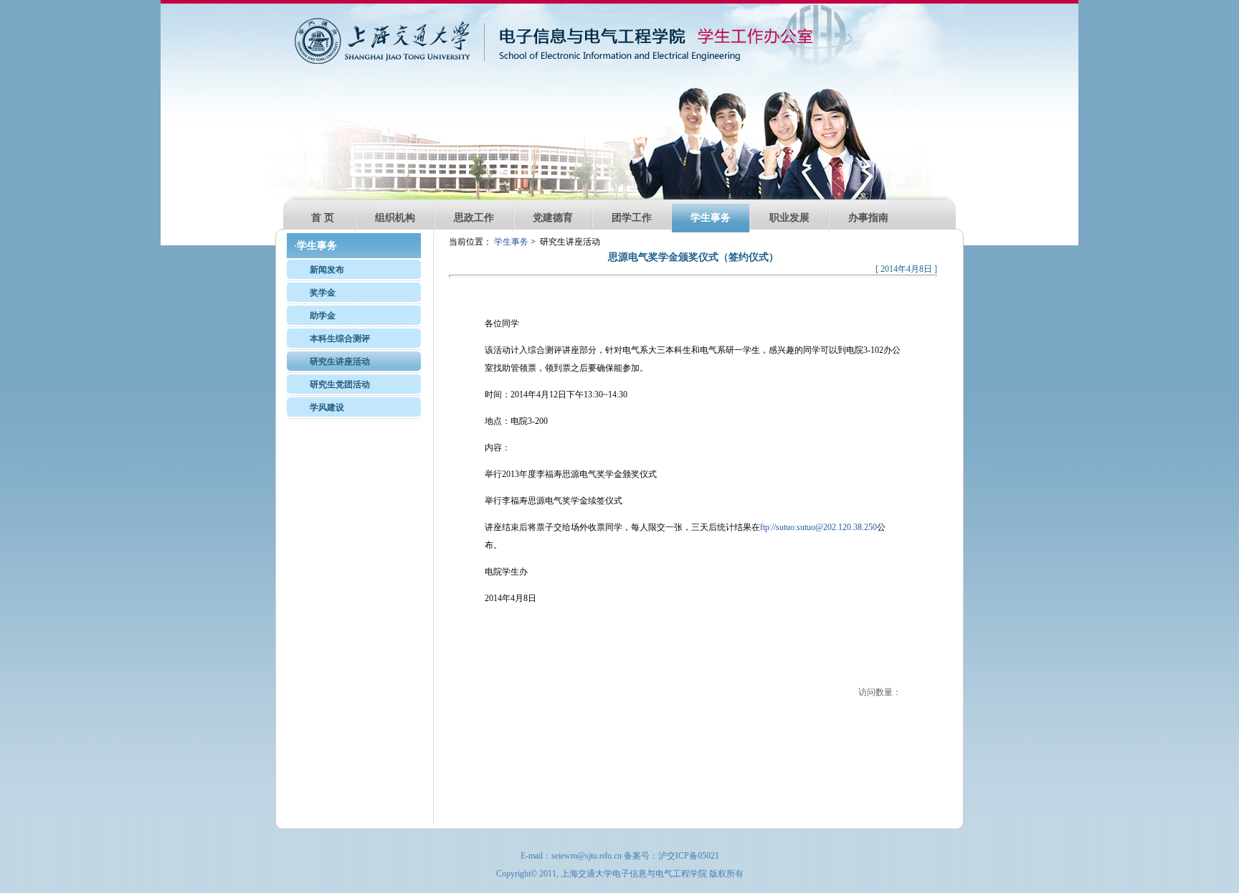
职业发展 (789, 217)
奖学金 (323, 293)
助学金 (323, 316)
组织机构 (395, 217)
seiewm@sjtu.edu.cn (586, 856)
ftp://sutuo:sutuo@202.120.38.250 (818, 527)
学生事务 (710, 217)
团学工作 (632, 217)
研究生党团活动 (340, 384)
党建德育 (553, 217)
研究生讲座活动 (340, 361)
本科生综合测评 (340, 339)
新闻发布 (327, 270)
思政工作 (474, 217)
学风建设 (327, 407)
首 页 (322, 217)
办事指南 (868, 217)
